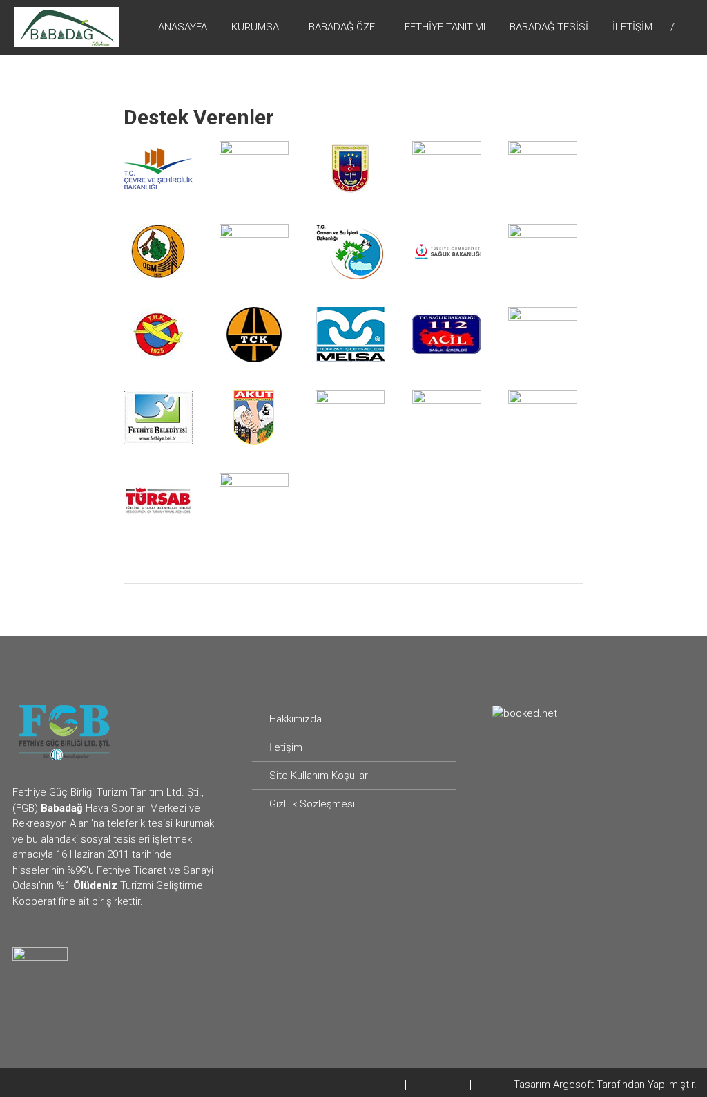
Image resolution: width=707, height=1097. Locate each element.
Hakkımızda (295, 719)
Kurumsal (257, 27)
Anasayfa (182, 27)
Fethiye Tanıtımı (445, 27)
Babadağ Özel (344, 27)
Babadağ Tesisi (549, 27)
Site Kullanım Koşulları (319, 775)
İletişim (632, 27)
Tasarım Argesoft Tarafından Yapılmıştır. (605, 1084)
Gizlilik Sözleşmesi (312, 804)
